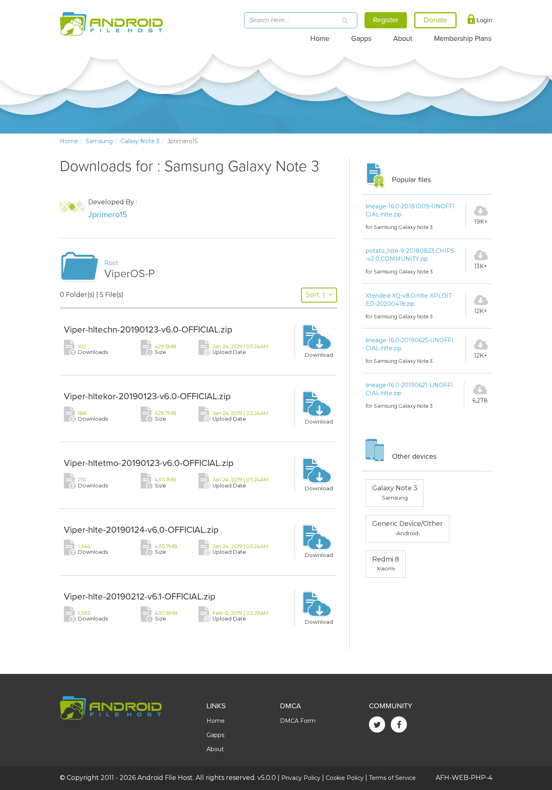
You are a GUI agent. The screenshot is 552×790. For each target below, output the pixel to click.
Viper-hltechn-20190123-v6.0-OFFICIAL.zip (148, 329)
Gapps (361, 38)
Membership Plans (462, 38)
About (402, 38)
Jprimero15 (107, 215)
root (111, 263)
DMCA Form (298, 720)
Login (483, 20)
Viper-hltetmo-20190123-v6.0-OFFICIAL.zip (149, 462)
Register (385, 19)
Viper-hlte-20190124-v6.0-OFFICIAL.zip (141, 529)
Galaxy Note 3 (140, 141)
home (69, 141)
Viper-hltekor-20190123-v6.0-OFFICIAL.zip (147, 396)
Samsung (99, 141)
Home (319, 38)
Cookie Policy (345, 778)
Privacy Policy (300, 778)
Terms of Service (392, 778)
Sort (315, 295)
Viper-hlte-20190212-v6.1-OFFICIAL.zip (139, 596)
